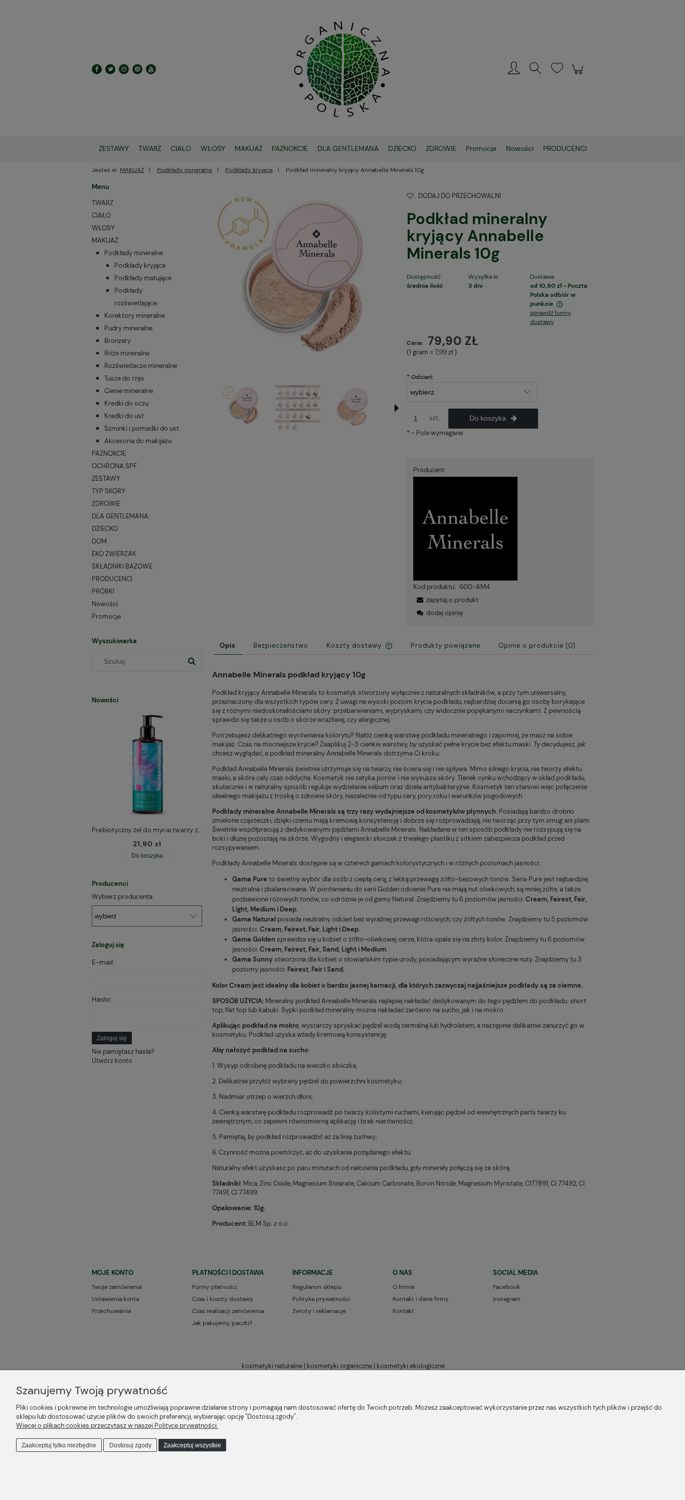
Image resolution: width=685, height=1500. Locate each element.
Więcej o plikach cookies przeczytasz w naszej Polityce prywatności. (117, 1425)
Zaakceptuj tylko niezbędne (59, 1445)
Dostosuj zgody (130, 1445)
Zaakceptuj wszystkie (192, 1445)
